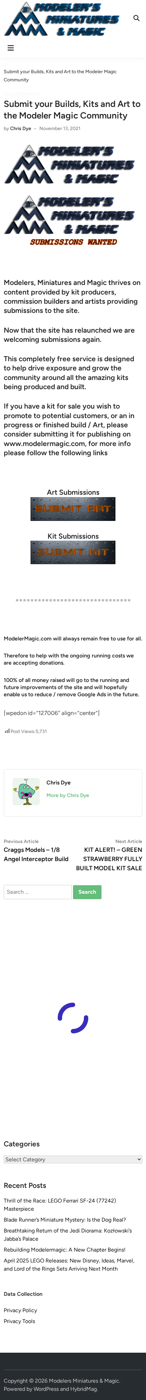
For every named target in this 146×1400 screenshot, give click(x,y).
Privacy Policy (20, 1310)
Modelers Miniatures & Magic (84, 1381)
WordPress (46, 1389)
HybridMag (83, 1389)
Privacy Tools (19, 1321)
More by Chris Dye (68, 795)
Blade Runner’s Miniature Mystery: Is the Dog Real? (65, 1219)
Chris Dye (20, 128)
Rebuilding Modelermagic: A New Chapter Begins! (65, 1249)
